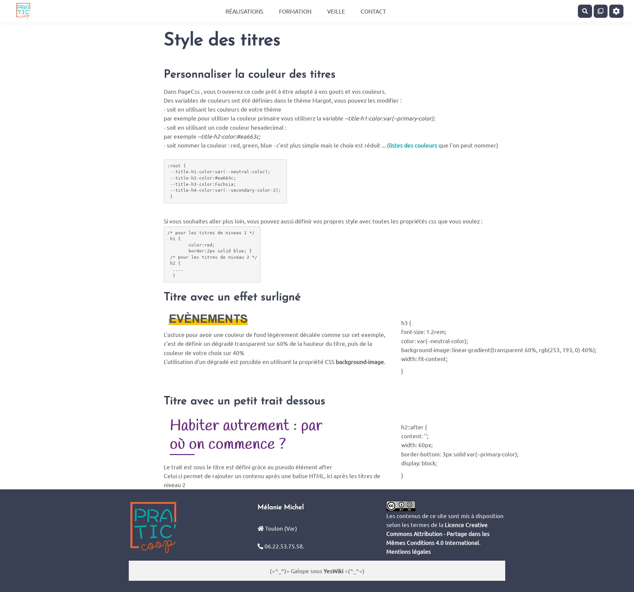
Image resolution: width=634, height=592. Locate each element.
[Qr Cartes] (601, 11)
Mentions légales (408, 551)
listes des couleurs (413, 145)
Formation (295, 11)
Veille (336, 11)
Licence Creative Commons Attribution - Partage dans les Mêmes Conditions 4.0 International (438, 533)
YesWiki (333, 570)
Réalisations (244, 11)
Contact (373, 11)
